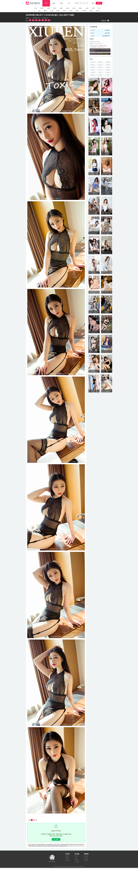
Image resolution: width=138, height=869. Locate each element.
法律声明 (67, 858)
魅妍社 (54, 8)
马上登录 (56, 839)
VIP (69, 3)
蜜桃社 (67, 8)
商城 (61, 3)
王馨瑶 (108, 69)
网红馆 (91, 10)
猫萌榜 (77, 10)
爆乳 (100, 64)
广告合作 (86, 856)
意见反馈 (86, 858)
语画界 (93, 8)
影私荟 (70, 10)
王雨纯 (108, 67)
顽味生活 (98, 10)
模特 (54, 3)
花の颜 (51, 10)
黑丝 (100, 72)
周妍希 (100, 67)
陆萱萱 (108, 72)
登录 (93, 3)
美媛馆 (61, 8)
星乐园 (58, 10)
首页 (46, 3)
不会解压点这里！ (100, 47)
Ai (34, 10)
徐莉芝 (92, 72)
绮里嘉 (92, 69)
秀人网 (35, 8)
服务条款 (67, 860)
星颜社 (80, 8)
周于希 (108, 64)
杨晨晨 (92, 67)
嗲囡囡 (45, 10)
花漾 (39, 10)
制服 (108, 75)
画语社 (92, 64)
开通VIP (99, 3)
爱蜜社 (42, 8)
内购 (99, 8)
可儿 (100, 69)
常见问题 (77, 862)
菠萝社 (74, 8)
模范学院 (84, 10)
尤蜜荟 (48, 8)
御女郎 (64, 10)
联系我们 (86, 860)
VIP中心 (76, 856)
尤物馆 (86, 8)
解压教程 (77, 860)
